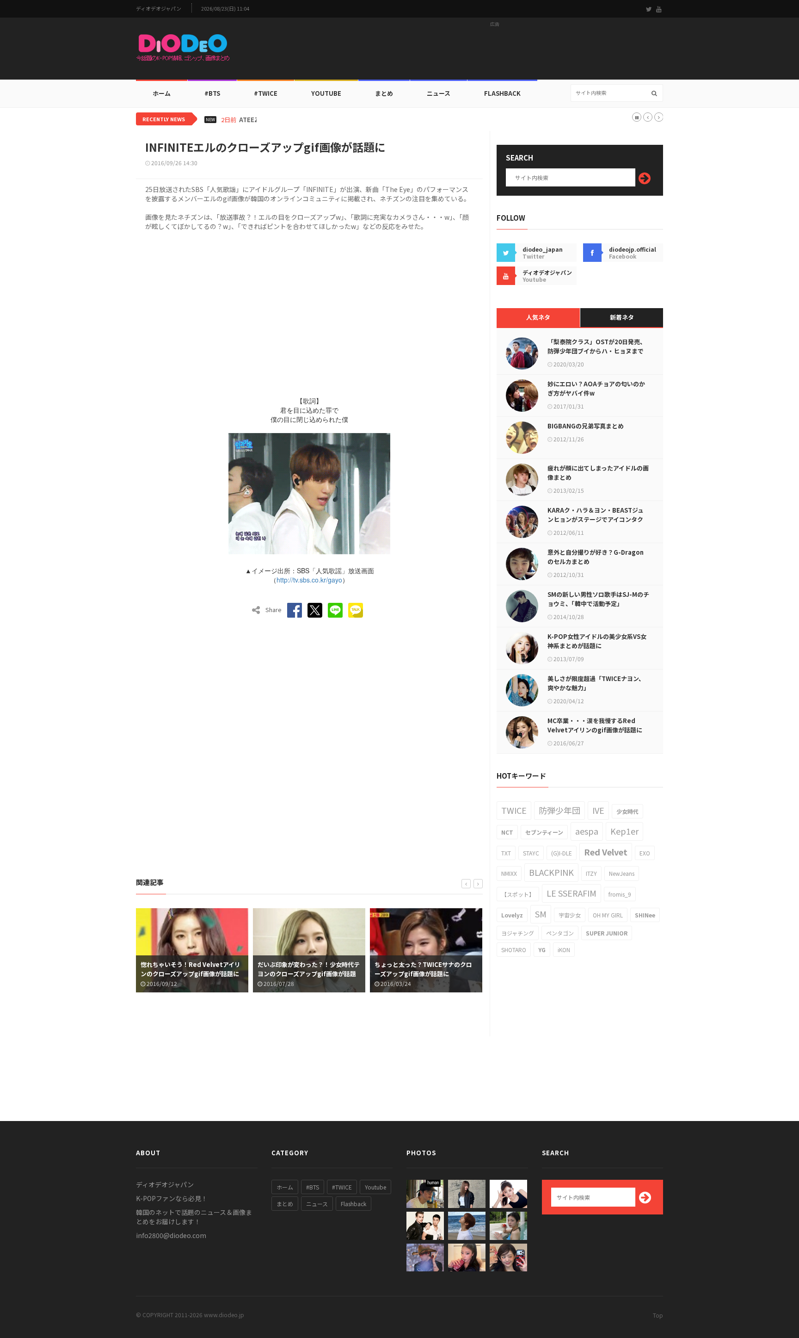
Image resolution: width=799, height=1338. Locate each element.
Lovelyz (512, 915)
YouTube (326, 93)
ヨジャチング (517, 933)
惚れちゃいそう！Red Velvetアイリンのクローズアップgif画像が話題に (174, 969)
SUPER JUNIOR (606, 933)
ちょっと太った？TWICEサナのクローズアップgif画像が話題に (407, 969)
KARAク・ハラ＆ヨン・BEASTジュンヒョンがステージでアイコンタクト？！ (595, 519)
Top (658, 1315)
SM (541, 914)
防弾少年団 (559, 810)
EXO (644, 853)
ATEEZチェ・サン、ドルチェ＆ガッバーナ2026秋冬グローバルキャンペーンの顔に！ (355, 120)
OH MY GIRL (608, 915)
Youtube (375, 1187)
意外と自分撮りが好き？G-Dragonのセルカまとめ (595, 557)
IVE (598, 810)
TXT (506, 853)
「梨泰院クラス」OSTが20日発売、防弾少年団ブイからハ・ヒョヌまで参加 (596, 351)
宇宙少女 (570, 915)
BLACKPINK (551, 872)
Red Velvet (605, 852)
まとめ (384, 93)
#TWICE (342, 1187)
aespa (586, 831)
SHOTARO (513, 950)
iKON (564, 950)
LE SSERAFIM (571, 893)
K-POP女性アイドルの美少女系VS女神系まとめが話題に (596, 641)
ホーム (162, 93)
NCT (507, 832)
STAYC (531, 853)
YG (542, 950)
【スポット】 (518, 894)
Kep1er (624, 831)
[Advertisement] (494, 51)
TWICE (514, 810)
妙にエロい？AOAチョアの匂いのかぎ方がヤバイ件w (596, 388)
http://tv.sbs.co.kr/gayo (309, 579)
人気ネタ (538, 317)
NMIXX (509, 873)
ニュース (438, 93)
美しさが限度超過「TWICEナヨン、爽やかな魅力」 (596, 683)
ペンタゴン (560, 933)
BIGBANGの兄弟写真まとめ (585, 425)
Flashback (502, 93)
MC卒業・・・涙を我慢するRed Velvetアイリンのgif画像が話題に (594, 725)
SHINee (645, 915)
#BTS (212, 93)
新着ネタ (622, 317)
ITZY (591, 873)
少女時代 (627, 811)
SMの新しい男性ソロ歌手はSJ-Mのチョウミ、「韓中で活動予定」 (598, 599)
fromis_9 (619, 894)
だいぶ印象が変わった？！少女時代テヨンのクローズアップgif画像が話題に (292, 973)
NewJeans (621, 873)
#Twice (265, 93)
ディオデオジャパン (158, 8)
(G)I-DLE (561, 853)
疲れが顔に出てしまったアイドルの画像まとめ (598, 473)
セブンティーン (544, 832)
